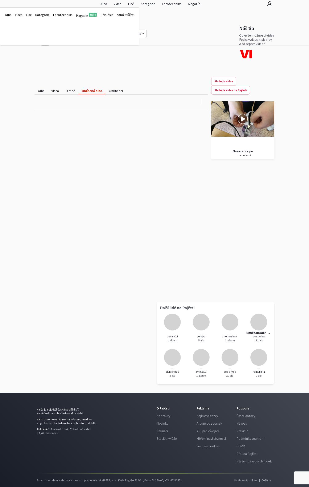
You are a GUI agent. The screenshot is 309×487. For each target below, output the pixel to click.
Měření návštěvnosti (211, 438)
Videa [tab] (55, 91)
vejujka (201, 336)
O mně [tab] (70, 91)
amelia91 (201, 371)
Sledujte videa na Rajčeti (230, 90)
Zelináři (162, 431)
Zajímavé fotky (207, 416)
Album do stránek (209, 423)
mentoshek (230, 336)
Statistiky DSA (167, 438)
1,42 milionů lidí (48, 433)
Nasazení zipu (243, 151)
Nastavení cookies (246, 480)
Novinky (162, 423)
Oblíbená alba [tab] (92, 91)
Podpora (243, 408)
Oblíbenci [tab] (116, 91)
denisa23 (172, 336)
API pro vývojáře (208, 431)
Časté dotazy (245, 416)
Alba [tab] (41, 91)
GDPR (240, 446)
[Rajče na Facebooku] (38, 442)
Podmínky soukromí (250, 438)
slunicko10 (172, 371)
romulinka (259, 371)
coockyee (230, 371)
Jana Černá (244, 155)
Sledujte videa (223, 81)
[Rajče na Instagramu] (39, 442)
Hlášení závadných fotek (254, 461)
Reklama (203, 408)
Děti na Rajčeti (247, 453)
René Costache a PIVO (258, 332)
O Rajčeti (163, 408)
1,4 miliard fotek (58, 429)
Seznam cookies (208, 446)
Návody (241, 423)
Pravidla (242, 431)
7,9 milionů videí (80, 429)
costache (259, 336)
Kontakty (163, 416)
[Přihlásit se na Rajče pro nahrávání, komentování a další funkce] (269, 3)
